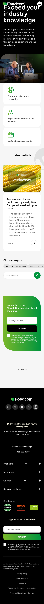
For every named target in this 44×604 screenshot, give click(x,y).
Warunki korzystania (10, 568)
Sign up (22, 328)
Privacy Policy (22, 573)
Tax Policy (22, 583)
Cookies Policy (22, 578)
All (7, 266)
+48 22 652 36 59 (22, 451)
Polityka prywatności (27, 566)
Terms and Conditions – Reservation (22, 588)
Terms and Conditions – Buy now (22, 593)
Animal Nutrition (19, 266)
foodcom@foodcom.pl (22, 446)
